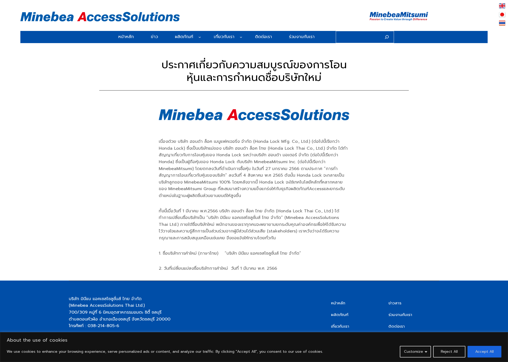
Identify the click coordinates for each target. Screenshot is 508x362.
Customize (413, 351)
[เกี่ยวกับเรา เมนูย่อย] (241, 37)
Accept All (484, 351)
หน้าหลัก (338, 303)
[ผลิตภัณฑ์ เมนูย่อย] (199, 37)
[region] (254, 347)
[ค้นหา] (387, 37)
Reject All (449, 351)
